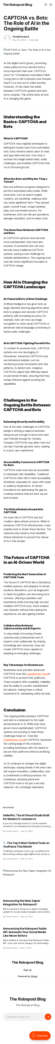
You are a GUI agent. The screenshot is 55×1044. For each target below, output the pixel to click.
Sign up (27, 970)
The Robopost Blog (17, 4)
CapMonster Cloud (38, 673)
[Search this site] (45, 4)
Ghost (34, 976)
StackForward (21, 36)
